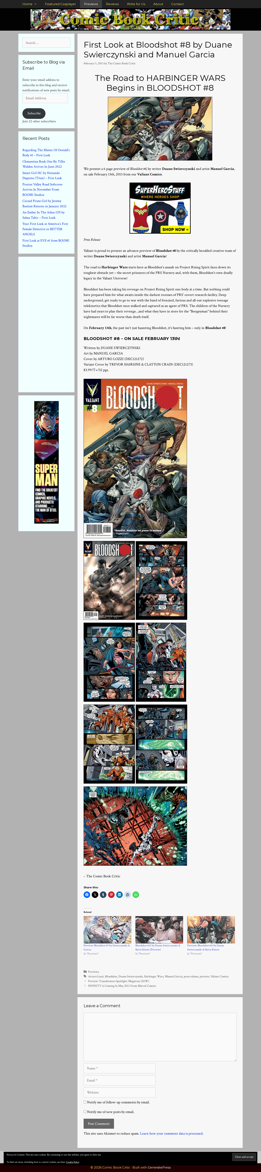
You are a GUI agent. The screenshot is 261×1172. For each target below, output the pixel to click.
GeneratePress (159, 1167)
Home (27, 4)
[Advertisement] (53, 323)
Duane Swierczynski (130, 976)
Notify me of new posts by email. (110, 1112)
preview (204, 976)
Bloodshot (111, 976)
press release (191, 976)
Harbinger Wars (154, 976)
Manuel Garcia (173, 976)
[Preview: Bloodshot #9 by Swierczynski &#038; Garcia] (107, 929)
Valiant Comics (219, 976)
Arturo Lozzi (96, 976)
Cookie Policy (72, 1162)
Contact (177, 4)
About (158, 4)
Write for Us (136, 4)
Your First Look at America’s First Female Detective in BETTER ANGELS (45, 229)
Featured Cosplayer (60, 4)
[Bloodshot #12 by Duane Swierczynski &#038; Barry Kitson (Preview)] (159, 929)
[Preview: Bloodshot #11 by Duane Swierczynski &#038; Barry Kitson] (211, 929)
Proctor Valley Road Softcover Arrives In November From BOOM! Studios (42, 189)
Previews (91, 4)
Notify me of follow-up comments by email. (118, 1102)
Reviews (112, 4)
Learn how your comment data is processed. (171, 1133)
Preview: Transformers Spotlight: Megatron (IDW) (118, 981)
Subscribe (34, 113)
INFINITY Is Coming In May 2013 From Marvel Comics (122, 986)
